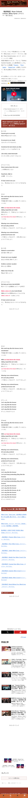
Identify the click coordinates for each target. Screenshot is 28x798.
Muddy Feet (11, 67)
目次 (12, 105)
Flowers (16, 65)
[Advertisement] (14, 34)
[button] (25, 427)
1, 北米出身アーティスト (8, 592)
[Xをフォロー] (7, 632)
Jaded (4, 67)
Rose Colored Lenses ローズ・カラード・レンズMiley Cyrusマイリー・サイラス (14, 111)
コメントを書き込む (14, 778)
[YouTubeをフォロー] (20, 632)
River (22, 65)
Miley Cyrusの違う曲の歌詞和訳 (12, 115)
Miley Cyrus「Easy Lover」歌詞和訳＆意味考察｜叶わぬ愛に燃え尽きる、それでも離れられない (13, 517)
